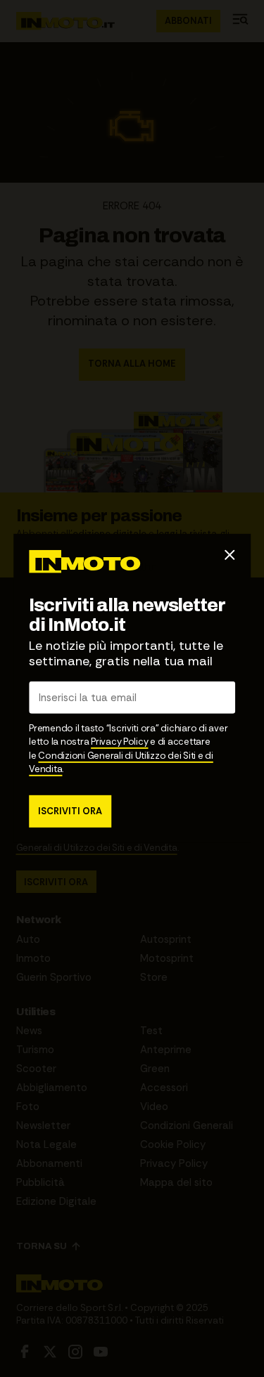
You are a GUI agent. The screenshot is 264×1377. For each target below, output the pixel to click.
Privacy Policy (119, 742)
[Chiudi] (229, 555)
